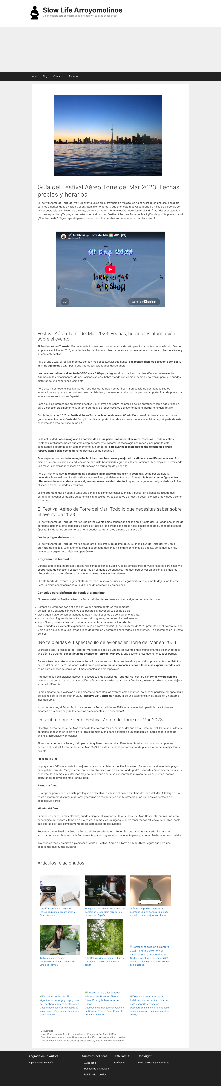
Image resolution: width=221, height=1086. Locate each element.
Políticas (73, 76)
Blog (45, 76)
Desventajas (47, 1030)
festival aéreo (79, 1034)
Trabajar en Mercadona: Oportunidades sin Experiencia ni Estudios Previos (57, 961)
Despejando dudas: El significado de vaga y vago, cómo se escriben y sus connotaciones (59, 1011)
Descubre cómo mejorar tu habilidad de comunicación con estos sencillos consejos (149, 1011)
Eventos (67, 1034)
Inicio (34, 76)
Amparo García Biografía (40, 1062)
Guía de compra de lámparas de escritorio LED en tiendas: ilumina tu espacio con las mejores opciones (149, 912)
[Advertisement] (110, 49)
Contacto (58, 76)
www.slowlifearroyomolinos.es (153, 1062)
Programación (94, 1034)
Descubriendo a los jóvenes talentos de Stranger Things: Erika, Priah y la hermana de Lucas (104, 1011)
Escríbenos (119, 1062)
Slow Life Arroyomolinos (83, 10)
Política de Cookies (95, 1074)
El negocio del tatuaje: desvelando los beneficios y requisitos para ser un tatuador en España (105, 912)
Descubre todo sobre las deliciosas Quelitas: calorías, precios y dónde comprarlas (82, 1040)
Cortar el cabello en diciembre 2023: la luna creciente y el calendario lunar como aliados (150, 961)
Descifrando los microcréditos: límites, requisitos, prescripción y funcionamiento (57, 912)
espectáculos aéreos (51, 1034)
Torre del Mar (109, 1034)
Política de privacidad (96, 1068)
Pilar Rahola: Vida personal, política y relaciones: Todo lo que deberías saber (104, 961)
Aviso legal (90, 1062)
